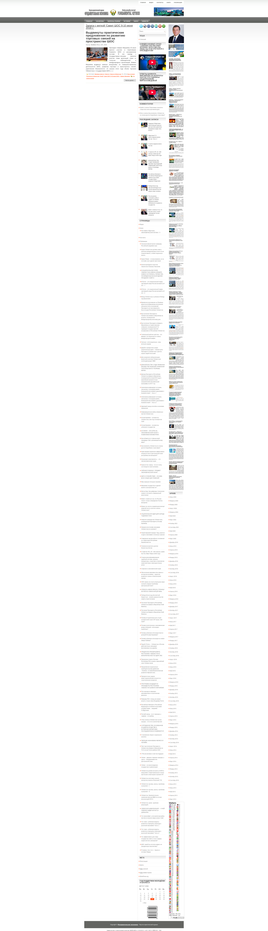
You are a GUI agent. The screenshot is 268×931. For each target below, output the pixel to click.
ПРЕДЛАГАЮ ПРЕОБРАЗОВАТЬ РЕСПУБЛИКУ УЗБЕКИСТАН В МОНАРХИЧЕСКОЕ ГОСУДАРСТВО (151, 653)
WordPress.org (144, 876)
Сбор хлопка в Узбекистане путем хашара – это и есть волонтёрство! (151, 720)
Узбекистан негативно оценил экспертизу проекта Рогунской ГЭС (151, 779)
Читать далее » (130, 80)
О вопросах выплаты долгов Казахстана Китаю (149, 547)
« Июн (144, 903)
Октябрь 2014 (174, 739)
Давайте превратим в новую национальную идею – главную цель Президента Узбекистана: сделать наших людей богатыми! (152, 350)
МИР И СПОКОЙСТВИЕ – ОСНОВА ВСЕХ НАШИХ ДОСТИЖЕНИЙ (151, 477)
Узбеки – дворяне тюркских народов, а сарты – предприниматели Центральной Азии (152, 759)
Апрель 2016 (173, 674)
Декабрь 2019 (174, 542)
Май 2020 (173, 531)
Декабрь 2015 (174, 689)
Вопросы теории (114, 21)
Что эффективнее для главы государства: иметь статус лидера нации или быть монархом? (151, 838)
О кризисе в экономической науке (151, 568)
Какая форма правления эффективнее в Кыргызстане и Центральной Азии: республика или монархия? (152, 453)
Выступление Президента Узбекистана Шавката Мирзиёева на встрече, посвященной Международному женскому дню (152, 316)
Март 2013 (173, 799)
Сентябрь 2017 (174, 614)
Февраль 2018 (174, 599)
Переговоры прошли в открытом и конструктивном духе (151, 108)
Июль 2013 (173, 784)
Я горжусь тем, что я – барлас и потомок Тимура (150, 851)
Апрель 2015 (173, 716)
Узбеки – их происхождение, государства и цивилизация (149, 766)
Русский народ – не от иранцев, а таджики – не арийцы (151, 715)
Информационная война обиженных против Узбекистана (152, 413)
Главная (143, 2)
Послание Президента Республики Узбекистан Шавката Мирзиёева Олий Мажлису (152, 604)
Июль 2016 (173, 663)
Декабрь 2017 (174, 606)
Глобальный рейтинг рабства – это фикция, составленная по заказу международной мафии (151, 336)
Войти (142, 865)
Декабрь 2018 (174, 561)
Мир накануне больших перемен (151, 482)
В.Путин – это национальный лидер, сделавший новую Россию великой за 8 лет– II (152, 291)
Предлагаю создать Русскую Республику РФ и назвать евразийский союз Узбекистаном (152, 661)
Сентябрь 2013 (174, 780)
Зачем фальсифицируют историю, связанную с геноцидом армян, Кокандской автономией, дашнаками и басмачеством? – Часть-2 (152, 399)
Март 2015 (173, 720)
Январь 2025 (173, 504)
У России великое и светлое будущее (152, 754)
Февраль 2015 (174, 723)
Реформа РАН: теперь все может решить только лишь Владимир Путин (152, 700)
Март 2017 (173, 633)
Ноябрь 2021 (174, 523)
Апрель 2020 (173, 535)
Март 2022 (173, 519)
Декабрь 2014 (174, 731)
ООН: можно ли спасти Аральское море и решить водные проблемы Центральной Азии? (153, 583)
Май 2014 (173, 754)
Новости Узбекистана (115, 74)
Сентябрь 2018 (174, 572)
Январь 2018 (173, 603)
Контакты (160, 2)
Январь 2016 (173, 686)
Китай (101, 76)
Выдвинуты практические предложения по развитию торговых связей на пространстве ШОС (105, 37)
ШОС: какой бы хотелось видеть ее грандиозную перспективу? (151, 845)
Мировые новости (99, 74)
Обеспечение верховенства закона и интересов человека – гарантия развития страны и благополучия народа (152, 575)
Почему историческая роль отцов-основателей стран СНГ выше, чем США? (151, 619)
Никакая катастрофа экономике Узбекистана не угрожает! (150, 528)
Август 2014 (173, 746)
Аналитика (100, 21)
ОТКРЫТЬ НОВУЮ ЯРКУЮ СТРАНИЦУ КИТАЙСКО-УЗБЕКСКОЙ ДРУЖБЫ (152, 590)
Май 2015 (173, 712)
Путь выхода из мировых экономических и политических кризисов (150, 693)
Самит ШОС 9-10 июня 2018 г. (112, 76)
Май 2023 (173, 516)
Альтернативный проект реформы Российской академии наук (151, 245)
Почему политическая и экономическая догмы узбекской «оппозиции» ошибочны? (153, 627)
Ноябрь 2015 (174, 693)
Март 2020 (173, 538)
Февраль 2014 (174, 765)
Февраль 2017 (174, 637)
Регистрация (144, 861)
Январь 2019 (173, 557)
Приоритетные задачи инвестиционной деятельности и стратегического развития (151, 678)
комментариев (145, 872)
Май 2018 (173, 587)
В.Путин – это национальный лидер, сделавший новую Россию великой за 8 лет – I (152, 283)
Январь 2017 (173, 640)
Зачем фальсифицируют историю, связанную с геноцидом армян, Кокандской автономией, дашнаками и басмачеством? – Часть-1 (152, 390)
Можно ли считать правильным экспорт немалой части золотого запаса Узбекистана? (153, 508)
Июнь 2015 (173, 708)
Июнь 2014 (173, 750)
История (127, 21)
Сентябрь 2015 (174, 701)
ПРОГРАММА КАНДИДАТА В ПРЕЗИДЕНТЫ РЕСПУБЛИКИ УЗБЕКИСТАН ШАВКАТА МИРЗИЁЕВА (152, 685)
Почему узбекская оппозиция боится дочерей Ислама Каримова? (152, 634)
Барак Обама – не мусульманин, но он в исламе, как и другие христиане (152, 260)
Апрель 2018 (173, 591)
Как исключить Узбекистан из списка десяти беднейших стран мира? (152, 114)
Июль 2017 (173, 621)
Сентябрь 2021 (174, 527)
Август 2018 (173, 576)
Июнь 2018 (173, 584)
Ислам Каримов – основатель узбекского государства (150, 426)
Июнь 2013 (173, 788)
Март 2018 (173, 595)
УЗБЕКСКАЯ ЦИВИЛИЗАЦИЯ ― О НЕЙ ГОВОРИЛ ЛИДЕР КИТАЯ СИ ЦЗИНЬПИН (153, 810)
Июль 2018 (173, 580)
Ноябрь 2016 (174, 648)
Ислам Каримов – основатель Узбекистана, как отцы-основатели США (151, 419)
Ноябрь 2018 (174, 565)
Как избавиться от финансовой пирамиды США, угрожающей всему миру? (152, 440)
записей (144, 869)
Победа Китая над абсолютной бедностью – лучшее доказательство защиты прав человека (152, 597)
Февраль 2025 (174, 501)
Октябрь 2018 (174, 569)
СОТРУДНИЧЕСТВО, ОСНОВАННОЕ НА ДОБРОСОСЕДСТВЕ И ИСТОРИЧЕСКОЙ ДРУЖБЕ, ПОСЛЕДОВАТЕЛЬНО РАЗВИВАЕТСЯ (152, 728)
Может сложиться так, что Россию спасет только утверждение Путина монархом (151, 500)
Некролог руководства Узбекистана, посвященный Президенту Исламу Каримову (152, 521)
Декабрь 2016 (174, 644)
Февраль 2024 (174, 512)
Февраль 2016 (174, 682)
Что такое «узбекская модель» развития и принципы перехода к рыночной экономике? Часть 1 (151, 823)
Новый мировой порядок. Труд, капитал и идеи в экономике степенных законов (153, 533)
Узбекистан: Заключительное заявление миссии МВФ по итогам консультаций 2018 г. (151, 797)
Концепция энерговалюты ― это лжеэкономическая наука (151, 460)
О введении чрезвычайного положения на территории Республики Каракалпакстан (152, 540)
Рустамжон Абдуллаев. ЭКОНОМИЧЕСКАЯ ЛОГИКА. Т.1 (151, 231)
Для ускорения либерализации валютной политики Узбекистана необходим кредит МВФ (151, 359)
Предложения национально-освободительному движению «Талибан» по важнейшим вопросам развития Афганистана (152, 669)
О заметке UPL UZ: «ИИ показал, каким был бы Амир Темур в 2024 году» (152, 552)
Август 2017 (173, 618)
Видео (151, 2)
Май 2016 (173, 671)
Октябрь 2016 (174, 652)
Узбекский (143, 39)
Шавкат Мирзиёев (125, 76)
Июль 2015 (173, 705)
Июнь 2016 (173, 667)
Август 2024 (173, 508)
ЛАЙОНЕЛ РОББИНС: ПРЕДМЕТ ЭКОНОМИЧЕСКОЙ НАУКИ (151, 471)
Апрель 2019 (173, 550)
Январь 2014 (173, 769)
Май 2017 (173, 625)
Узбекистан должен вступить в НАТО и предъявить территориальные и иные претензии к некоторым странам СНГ (152, 772)
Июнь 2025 (173, 497)
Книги (169, 2)
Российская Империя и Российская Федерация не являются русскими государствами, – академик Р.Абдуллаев (151, 707)
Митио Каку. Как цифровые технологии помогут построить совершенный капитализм (152, 493)
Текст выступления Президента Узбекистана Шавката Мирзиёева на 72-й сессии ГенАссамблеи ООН (152, 748)
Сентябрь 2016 (174, 655)
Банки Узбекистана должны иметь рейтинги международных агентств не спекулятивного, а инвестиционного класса (152, 252)
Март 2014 (173, 761)
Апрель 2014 (173, 757)
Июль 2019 (173, 546)
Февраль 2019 (174, 553)
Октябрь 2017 (174, 610)
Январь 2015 (173, 727)
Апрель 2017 (173, 629)
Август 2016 (173, 659)
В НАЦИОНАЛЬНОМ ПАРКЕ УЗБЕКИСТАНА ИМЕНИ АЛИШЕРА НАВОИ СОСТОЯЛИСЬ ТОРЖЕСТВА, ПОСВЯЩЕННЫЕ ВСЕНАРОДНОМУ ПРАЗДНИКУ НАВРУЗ (152, 274)
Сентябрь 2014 (174, 742)
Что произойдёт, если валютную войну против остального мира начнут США (152, 817)
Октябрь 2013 (174, 776)
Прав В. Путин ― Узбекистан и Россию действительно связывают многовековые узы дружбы (152, 646)
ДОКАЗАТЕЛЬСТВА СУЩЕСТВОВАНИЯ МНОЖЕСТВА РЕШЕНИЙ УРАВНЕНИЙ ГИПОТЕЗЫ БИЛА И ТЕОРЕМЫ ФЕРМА (153, 367)
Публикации (178, 2)
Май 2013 (173, 791)
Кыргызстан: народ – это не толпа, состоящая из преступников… (151, 465)
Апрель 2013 (173, 795)
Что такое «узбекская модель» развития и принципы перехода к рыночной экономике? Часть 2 (151, 831)
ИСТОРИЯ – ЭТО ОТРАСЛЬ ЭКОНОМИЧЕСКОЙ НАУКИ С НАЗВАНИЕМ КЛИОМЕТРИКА (150, 432)
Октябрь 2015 (174, 697)
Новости (145, 21)
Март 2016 (173, 678)
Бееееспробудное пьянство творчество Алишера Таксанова (150, 265)
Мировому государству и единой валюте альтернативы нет (150, 486)
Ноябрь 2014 (174, 735)
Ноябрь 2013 (174, 773)
